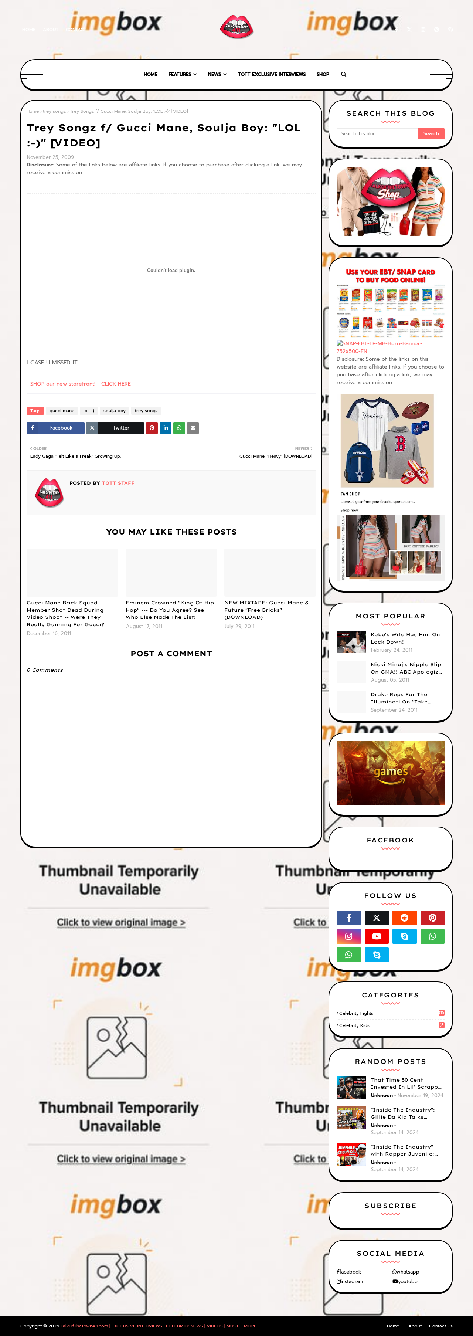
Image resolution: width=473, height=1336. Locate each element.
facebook (350, 1271)
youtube (408, 1281)
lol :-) (89, 410)
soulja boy (114, 410)
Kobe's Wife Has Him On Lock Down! (405, 638)
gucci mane (62, 410)
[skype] (449, 29)
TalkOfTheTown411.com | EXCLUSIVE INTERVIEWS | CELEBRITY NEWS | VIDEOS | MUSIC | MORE (158, 1326)
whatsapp (408, 1271)
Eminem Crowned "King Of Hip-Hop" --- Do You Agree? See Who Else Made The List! (171, 610)
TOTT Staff (117, 483)
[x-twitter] (409, 29)
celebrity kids (391, 1025)
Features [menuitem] (180, 74)
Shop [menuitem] (323, 74)
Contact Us (441, 1326)
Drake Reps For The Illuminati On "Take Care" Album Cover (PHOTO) (399, 698)
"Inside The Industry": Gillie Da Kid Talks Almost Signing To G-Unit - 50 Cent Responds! (408, 1114)
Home (28, 29)
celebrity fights (391, 1013)
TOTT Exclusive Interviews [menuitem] (272, 74)
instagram (352, 1281)
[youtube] (377, 936)
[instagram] (423, 29)
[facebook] (396, 29)
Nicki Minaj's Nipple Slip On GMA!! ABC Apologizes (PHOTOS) (408, 668)
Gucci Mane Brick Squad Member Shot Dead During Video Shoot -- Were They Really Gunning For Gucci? (65, 613)
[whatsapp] (433, 936)
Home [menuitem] (150, 74)
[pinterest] (437, 29)
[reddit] (404, 918)
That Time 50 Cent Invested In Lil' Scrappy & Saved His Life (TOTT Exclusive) (406, 1084)
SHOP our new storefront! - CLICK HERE (80, 384)
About (50, 29)
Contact (76, 29)
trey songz (54, 111)
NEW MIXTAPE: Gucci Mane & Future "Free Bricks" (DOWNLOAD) (266, 610)
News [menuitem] (214, 74)
